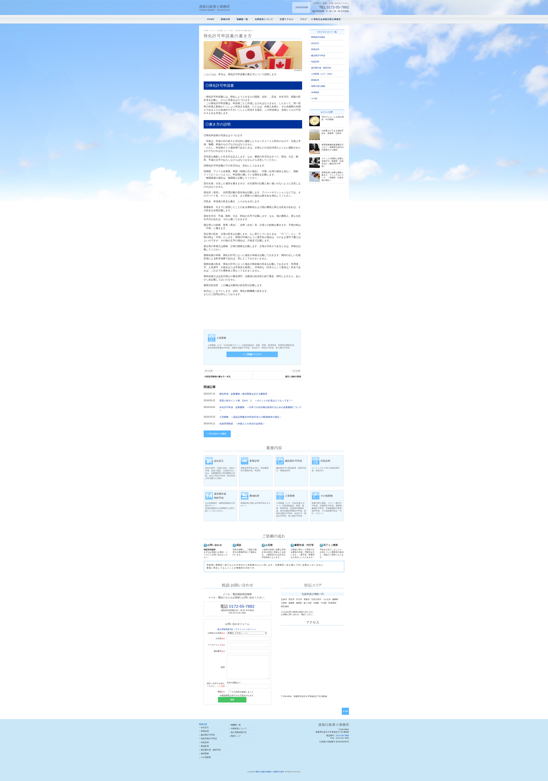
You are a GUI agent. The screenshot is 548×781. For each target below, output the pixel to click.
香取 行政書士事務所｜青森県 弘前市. (270, 772)
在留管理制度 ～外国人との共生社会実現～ (242, 423)
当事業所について (239, 728)
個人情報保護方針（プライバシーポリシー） (237, 629)
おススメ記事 (327, 112)
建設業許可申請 (318, 55)
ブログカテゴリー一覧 (327, 32)
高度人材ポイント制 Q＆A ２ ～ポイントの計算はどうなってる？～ (256, 400)
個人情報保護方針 (239, 732)
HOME (210, 19)
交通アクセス (286, 19)
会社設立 (315, 43)
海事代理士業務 (318, 86)
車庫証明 (315, 49)
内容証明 (315, 61)
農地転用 (315, 80)
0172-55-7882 (338, 7)
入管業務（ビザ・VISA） (322, 74)
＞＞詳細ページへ (252, 354)
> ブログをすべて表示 (216, 434)
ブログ (303, 19)
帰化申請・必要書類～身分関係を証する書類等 (243, 394)
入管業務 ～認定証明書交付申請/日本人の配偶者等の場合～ (250, 417)
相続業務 (205, 753)
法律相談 (315, 92)
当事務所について (264, 19)
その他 (314, 98)
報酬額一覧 (242, 19)
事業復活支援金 (318, 37)
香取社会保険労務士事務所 (327, 19)
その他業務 (206, 757)
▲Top (345, 711)
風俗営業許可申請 (209, 738)
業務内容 (225, 19)
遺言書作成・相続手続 (321, 68)
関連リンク (236, 736)
